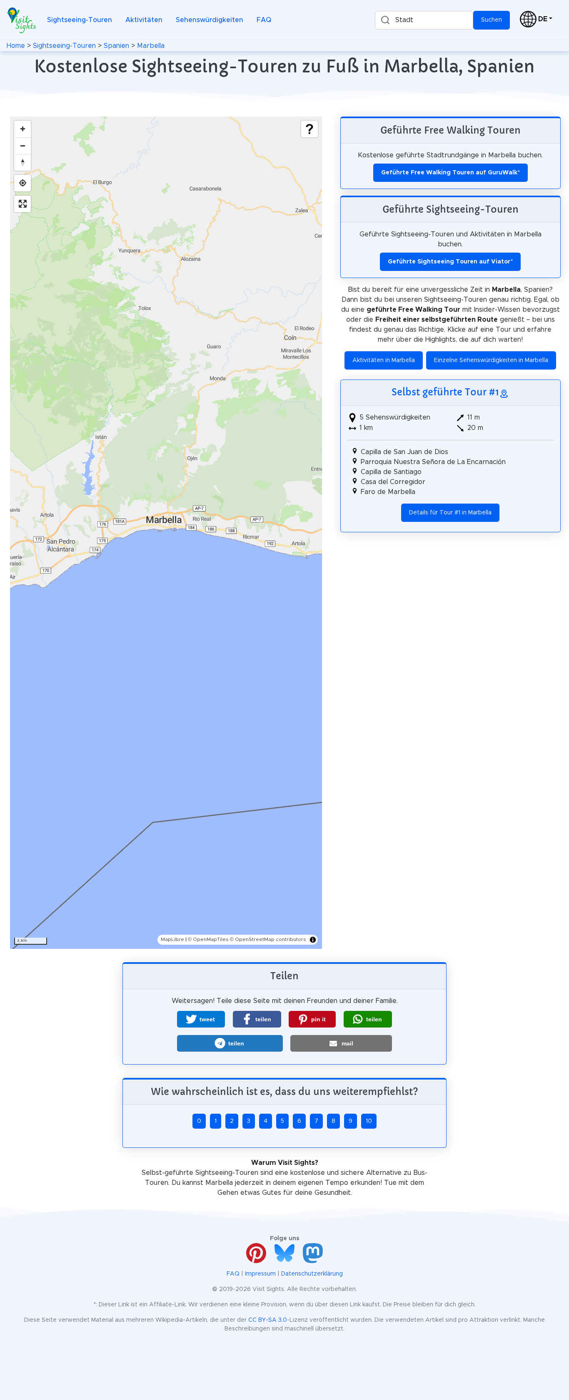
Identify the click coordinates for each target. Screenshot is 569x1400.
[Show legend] (309, 129)
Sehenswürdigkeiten (209, 20)
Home (16, 45)
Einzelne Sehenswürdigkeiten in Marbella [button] (491, 360)
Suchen (491, 20)
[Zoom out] (22, 145)
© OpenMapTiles (208, 939)
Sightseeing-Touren (79, 20)
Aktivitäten (143, 20)
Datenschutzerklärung (312, 1274)
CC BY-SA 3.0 (267, 1320)
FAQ (264, 20)
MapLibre (172, 939)
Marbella (151, 45)
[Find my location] (22, 183)
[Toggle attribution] (313, 940)
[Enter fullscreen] (22, 204)
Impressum (260, 1274)
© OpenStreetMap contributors (268, 939)
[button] (201, 1019)
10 (369, 1121)
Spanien (116, 45)
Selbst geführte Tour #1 (445, 392)
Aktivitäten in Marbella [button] (383, 360)
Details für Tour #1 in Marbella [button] (450, 513)
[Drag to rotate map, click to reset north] (22, 162)
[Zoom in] (22, 129)
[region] (166, 533)
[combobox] (424, 20)
